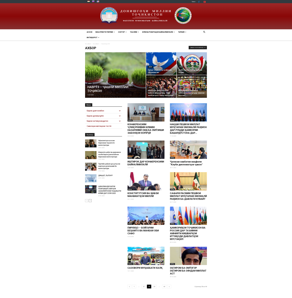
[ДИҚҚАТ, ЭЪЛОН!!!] (90, 178)
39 (154, 287)
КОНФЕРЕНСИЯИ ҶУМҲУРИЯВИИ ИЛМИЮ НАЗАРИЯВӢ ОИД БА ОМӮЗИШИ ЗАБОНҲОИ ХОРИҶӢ (146, 128)
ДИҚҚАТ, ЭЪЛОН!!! (105, 175)
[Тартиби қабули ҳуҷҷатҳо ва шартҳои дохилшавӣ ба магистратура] (90, 167)
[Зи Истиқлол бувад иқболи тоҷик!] (192, 63)
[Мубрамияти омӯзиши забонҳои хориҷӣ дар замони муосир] (192, 86)
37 (144, 287)
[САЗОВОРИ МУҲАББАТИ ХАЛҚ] (146, 256)
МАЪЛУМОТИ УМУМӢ (104, 32)
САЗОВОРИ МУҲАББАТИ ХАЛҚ (145, 268)
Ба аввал (88, 44)
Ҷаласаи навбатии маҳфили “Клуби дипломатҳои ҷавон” (186, 163)
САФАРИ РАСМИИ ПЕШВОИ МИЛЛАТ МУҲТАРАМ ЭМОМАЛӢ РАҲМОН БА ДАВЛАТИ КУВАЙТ (188, 196)
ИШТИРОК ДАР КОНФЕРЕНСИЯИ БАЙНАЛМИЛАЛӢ (146, 163)
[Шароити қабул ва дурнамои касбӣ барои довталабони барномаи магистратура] (90, 155)
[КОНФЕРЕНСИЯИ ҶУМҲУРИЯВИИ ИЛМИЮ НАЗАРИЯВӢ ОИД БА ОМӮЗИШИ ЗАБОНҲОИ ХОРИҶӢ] (146, 112)
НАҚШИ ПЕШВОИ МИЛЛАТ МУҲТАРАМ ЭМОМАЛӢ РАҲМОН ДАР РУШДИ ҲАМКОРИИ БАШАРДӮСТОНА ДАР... (188, 128)
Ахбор (90, 83)
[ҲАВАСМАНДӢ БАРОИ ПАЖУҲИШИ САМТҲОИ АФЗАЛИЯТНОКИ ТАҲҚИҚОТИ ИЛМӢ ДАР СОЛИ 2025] (90, 189)
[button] (204, 32)
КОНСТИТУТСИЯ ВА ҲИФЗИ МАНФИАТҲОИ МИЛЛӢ (143, 194)
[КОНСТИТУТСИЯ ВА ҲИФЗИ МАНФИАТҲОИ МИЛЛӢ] (146, 181)
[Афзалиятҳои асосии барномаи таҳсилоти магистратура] (90, 143)
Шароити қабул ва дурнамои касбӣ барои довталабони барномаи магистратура (109, 154)
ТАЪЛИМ (133, 32)
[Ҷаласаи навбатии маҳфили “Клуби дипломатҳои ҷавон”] (188, 150)
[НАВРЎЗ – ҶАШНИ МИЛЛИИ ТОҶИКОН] (115, 78)
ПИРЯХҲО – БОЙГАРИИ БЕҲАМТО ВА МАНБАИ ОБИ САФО (143, 230)
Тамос (194, 1)
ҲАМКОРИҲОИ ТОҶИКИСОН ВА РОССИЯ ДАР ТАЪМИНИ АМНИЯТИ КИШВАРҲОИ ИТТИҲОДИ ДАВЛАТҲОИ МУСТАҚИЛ (187, 233)
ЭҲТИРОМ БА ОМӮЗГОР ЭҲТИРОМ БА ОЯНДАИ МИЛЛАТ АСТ (188, 271)
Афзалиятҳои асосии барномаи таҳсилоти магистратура (106, 143)
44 (164, 287)
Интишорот (92, 37)
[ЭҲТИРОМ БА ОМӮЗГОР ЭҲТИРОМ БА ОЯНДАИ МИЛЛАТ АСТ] (188, 256)
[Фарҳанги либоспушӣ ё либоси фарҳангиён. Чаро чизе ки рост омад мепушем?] (161, 86)
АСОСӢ (89, 32)
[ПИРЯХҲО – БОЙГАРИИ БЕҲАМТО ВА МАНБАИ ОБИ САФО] (146, 216)
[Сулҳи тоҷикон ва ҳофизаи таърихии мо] (161, 63)
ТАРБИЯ (181, 32)
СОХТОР (121, 32)
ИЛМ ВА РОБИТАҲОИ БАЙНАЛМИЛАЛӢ (157, 32)
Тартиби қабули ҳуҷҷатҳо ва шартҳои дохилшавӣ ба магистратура (109, 166)
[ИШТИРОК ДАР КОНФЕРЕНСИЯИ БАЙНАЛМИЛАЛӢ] (146, 150)
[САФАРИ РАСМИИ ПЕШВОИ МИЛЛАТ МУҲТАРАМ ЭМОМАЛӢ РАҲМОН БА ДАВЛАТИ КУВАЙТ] (188, 181)
